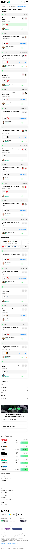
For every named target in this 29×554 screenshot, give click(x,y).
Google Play (13, 514)
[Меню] (27, 2)
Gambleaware (17, 529)
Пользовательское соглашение (11, 550)
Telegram (21, 514)
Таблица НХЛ (4, 507)
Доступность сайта (20, 548)
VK (18, 514)
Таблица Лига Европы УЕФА (7, 490)
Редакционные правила (11, 548)
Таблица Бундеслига (5, 495)
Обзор (17, 442)
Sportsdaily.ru (4, 521)
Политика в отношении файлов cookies (8, 551)
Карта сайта (3, 543)
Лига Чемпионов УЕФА (6, 478)
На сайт (24, 442)
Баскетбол (3, 398)
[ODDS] (5, 2)
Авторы (2, 550)
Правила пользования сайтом (12, 543)
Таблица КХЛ (4, 504)
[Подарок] (21, 2)
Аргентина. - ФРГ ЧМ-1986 (9, 430)
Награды (23, 521)
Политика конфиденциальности (7, 544)
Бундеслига (3, 480)
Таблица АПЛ (4, 497)
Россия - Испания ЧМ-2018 (9, 426)
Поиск (24, 2)
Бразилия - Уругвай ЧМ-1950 (9, 419)
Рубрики (3, 393)
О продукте (3, 548)
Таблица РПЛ (4, 492)
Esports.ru (14, 521)
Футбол (12, 6)
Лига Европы (4, 476)
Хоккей (3, 401)
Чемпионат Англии (5, 483)
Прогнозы (8, 6)
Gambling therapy (7, 529)
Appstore (4, 514)
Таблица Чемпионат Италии (7, 499)
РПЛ (2, 485)
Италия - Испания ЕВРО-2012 (9, 423)
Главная (3, 6)
